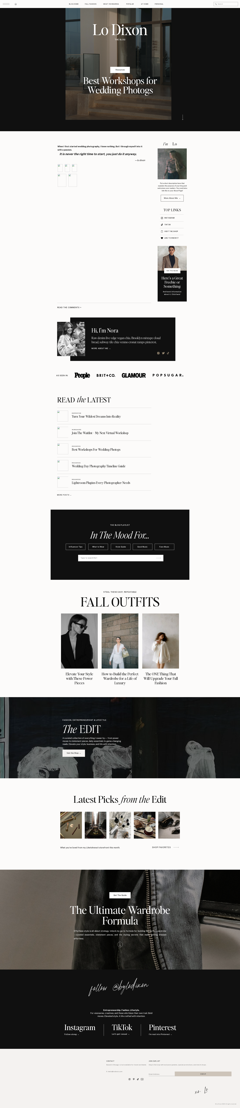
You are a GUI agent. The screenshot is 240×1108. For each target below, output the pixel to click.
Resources (120, 70)
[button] (216, 4)
